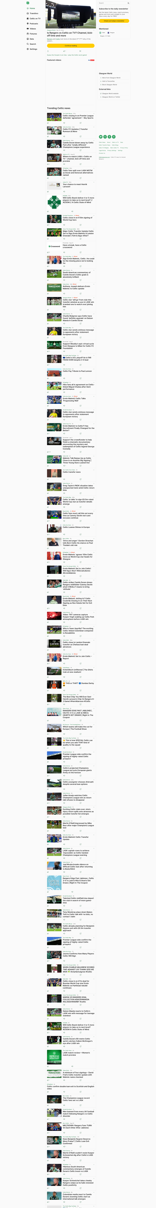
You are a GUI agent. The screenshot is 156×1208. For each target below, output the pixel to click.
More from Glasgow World (111, 78)
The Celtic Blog (67, 256)
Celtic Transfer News (104, 145)
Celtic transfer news (72, 472)
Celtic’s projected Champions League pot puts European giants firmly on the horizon (77, 770)
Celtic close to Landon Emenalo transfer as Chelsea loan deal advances (76, 644)
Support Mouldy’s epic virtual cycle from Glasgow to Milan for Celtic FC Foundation (78, 346)
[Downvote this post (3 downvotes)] (64, 351)
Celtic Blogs (115, 145)
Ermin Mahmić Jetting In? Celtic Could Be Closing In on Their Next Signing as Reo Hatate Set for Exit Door (77, 601)
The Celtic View (67, 1050)
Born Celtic (66, 538)
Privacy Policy (124, 147)
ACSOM (65, 195)
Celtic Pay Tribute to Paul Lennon (77, 371)
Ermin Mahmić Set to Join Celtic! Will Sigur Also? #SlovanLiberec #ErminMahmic (77, 570)
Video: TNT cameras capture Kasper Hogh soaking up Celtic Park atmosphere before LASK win (78, 617)
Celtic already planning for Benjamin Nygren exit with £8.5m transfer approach (78, 928)
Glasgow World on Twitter (111, 97)
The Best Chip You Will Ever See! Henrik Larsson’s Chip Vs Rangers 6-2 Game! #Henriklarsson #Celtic (78, 699)
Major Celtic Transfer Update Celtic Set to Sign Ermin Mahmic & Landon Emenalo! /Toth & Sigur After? (78, 233)
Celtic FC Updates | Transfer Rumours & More (75, 130)
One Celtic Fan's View (69, 470)
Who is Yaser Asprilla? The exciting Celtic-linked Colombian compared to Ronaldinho (78, 630)
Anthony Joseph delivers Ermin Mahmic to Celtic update (76, 287)
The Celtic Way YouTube (69, 355)
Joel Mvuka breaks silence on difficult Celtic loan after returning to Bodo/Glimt (78, 866)
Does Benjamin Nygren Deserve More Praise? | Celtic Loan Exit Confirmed (76, 1141)
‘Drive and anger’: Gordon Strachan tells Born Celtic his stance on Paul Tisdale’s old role (78, 543)
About (108, 142)
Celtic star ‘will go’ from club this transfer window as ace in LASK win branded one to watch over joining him (78, 303)
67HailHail (65, 168)
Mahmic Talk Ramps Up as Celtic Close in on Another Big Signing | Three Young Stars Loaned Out (77, 460)
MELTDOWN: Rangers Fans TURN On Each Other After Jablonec (77, 1126)
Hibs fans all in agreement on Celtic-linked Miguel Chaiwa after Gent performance (78, 387)
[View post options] (94, 113)
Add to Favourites (108, 81)
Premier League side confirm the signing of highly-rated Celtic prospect (77, 756)
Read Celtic (66, 511)
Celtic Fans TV (67, 423)
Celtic (58, 39)
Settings (120, 150)
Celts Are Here (67, 127)
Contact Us (102, 153)
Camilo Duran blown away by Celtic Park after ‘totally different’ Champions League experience (78, 145)
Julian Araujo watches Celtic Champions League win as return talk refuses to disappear (77, 797)
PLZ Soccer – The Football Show (71, 724)
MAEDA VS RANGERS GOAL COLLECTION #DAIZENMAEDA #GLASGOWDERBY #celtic (76, 999)
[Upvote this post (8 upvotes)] (48, 252)
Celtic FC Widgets (104, 147)
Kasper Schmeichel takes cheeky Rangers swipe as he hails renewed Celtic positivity (78, 1182)
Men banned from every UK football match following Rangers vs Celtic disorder (78, 1113)
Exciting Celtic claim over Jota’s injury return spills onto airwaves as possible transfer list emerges (78, 811)
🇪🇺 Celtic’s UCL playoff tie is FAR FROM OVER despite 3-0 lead (77, 359)
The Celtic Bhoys (67, 113)
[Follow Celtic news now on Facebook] (109, 137)
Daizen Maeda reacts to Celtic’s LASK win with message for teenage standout (78, 1013)
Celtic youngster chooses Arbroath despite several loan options (78, 783)
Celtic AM (65, 456)
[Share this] (48, 51)
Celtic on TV (66, 154)
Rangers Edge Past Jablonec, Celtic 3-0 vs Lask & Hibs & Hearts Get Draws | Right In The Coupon (78, 880)
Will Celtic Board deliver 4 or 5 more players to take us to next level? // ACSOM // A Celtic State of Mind (78, 200)
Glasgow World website (110, 93)
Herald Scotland (67, 410)
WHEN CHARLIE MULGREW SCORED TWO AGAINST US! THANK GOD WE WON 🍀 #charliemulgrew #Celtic (78, 969)
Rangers (50, 39)
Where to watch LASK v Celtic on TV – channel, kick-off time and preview (77, 158)
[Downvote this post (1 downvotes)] (64, 465)
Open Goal (66, 708)
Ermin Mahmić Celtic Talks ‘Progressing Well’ (74, 399)
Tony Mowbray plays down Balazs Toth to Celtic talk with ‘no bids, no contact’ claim (78, 914)
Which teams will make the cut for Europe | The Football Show (77, 728)
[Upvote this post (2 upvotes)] (48, 164)
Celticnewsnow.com (104, 157)
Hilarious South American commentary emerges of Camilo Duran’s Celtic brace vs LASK (77, 1169)
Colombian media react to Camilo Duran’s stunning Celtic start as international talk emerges (77, 1196)
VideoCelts (66, 284)
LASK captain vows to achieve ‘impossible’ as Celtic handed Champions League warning (76, 852)
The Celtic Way (67, 327)
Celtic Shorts (66, 140)
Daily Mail (65, 580)
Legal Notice (102, 150)
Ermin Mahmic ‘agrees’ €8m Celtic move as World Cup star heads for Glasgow (78, 556)
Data (121, 142)
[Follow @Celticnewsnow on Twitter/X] (105, 137)
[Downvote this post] (80, 51)
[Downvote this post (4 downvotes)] (64, 451)
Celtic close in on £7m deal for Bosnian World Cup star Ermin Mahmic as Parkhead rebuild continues (76, 984)
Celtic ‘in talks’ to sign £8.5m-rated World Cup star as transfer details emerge (78, 501)
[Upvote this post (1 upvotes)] (48, 224)
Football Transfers (68, 215)
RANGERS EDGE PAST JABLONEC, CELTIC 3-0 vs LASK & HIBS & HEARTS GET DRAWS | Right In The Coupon (78, 714)
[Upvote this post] (64, 51)
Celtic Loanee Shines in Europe (76, 527)
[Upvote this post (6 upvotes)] (48, 351)
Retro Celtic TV (114, 147)
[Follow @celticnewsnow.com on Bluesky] (100, 137)
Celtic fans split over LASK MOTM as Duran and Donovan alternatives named (78, 172)
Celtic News (102, 142)
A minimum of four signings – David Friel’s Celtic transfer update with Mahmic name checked (78, 1074)
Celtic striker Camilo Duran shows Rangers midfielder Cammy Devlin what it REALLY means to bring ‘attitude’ (77, 585)
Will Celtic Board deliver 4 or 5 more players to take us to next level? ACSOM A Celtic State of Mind (78, 1027)
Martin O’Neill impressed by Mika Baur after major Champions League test (78, 825)
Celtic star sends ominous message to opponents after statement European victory (78, 332)
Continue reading (71, 46)
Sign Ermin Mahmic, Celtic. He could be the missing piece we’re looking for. (78, 261)
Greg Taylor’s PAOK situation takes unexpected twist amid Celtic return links (78, 488)
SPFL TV (65, 681)
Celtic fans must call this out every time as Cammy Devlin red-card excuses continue (78, 515)
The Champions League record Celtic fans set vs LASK (76, 1099)
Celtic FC (65, 182)
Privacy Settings (111, 150)
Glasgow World (51, 30)
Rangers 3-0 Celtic (105, 36)
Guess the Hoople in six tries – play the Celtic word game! (67, 55)
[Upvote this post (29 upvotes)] (48, 451)
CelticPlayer (66, 667)
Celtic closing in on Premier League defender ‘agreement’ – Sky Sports (78, 117)
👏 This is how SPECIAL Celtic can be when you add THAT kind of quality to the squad (78, 742)
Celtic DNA (66, 640)
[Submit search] (128, 3)
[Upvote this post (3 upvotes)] (48, 534)
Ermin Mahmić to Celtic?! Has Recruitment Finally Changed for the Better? (78, 428)
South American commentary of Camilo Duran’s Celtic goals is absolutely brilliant (77, 274)
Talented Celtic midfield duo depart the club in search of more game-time (78, 900)
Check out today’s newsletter (114, 21)
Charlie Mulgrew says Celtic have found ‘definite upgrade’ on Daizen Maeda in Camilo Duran (78, 318)
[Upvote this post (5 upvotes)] (48, 1146)
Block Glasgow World (109, 85)
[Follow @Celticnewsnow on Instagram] (113, 137)
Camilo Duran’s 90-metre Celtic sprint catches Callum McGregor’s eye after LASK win (77, 1041)
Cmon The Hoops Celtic (69, 229)
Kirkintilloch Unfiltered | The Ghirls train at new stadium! (78, 671)
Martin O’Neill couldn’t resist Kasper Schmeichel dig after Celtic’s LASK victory (78, 1155)
